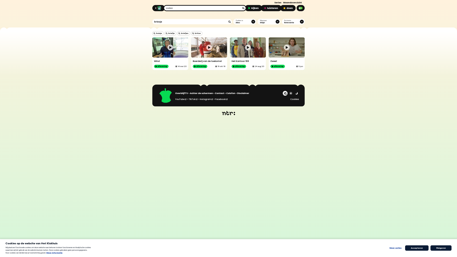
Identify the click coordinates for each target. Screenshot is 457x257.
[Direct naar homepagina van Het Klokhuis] (165, 96)
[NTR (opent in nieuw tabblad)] (228, 113)
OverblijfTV (181, 93)
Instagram (206, 99)
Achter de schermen (201, 93)
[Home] (158, 8)
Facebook (221, 99)
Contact (219, 93)
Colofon (230, 93)
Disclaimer (243, 93)
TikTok (193, 99)
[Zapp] (301, 8)
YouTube (181, 99)
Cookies (294, 99)
